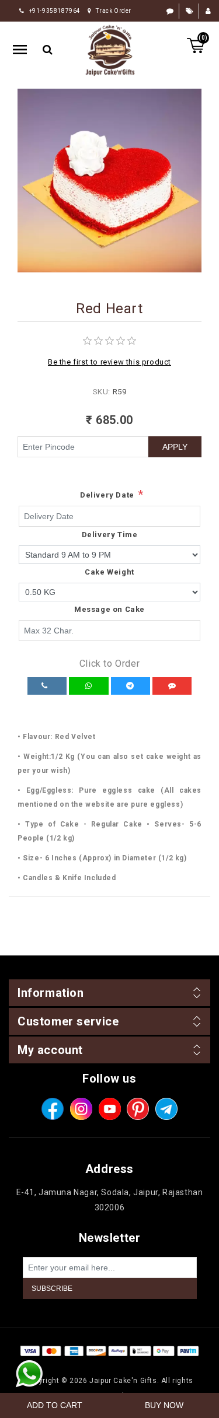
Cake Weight (109, 572)
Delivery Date (107, 495)
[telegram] (166, 1109)
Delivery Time (110, 534)
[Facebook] (52, 1109)
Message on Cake (109, 609)
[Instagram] (81, 1109)
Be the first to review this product (109, 362)
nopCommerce (131, 1365)
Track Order (113, 11)
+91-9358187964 (55, 11)
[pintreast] (138, 1109)
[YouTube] (110, 1109)
